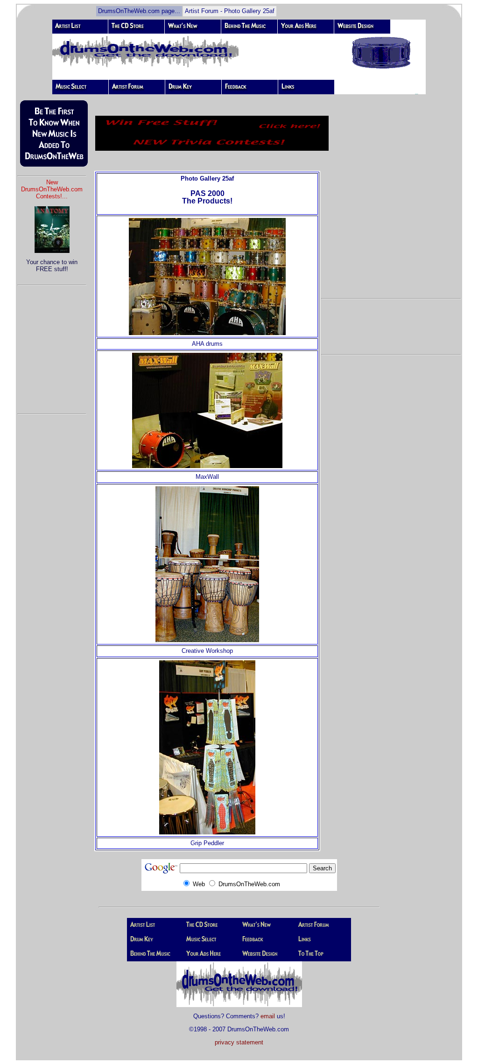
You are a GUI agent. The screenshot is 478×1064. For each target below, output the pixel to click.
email (267, 1016)
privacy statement (239, 1042)
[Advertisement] (52, 345)
